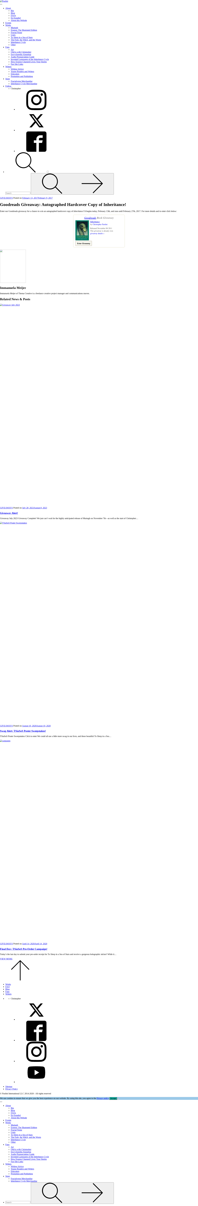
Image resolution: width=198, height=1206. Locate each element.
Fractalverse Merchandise (21, 81)
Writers (8, 66)
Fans (7, 47)
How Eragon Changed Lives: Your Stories (29, 62)
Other (13, 45)
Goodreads (90, 217)
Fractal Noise (16, 32)
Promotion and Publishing (22, 76)
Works (8, 25)
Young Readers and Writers (22, 71)
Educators (15, 74)
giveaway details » (97, 233)
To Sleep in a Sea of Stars (22, 37)
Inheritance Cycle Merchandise (24, 84)
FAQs (13, 15)
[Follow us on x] (36, 1019)
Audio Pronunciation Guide (22, 57)
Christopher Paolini (100, 224)
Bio (12, 10)
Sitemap (8, 1086)
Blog (13, 13)
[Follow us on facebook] (36, 1040)
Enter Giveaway (83, 243)
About (8, 8)
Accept (113, 1098)
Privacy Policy (11, 1089)
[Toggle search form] (25, 172)
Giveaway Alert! (9, 513)
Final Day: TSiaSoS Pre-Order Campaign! (23, 949)
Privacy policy (103, 1098)
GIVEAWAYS (6, 198)
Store (7, 79)
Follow (8, 86)
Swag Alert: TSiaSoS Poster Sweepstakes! (23, 731)
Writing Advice (17, 69)
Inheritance (95, 221)
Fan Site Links (17, 64)
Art (12, 49)
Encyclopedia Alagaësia (21, 54)
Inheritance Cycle (18, 42)
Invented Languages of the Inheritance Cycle (30, 59)
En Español (16, 18)
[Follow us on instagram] (36, 1061)
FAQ (7, 987)
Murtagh (14, 28)
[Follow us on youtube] (36, 1082)
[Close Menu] (1, 1101)
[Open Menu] (1, 4)
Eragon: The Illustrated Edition (24, 30)
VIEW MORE (6, 959)
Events (8, 23)
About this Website (19, 20)
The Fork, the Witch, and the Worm (26, 40)
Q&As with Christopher (21, 52)
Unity (13, 35)
